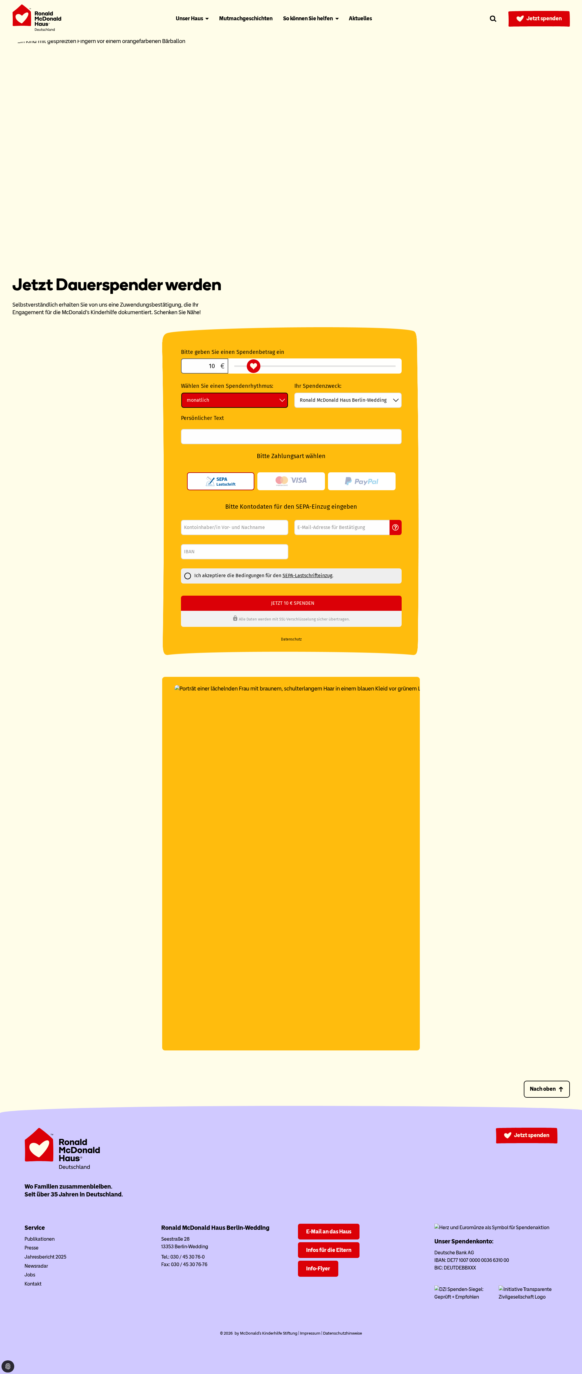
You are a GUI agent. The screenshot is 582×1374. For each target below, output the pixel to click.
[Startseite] (37, 19)
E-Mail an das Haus (328, 1231)
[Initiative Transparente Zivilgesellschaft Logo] (528, 1297)
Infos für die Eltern (328, 1250)
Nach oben (543, 1089)
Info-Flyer (318, 1268)
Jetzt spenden (544, 18)
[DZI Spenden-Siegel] (463, 1297)
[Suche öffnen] (493, 18)
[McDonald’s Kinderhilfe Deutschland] (62, 1168)
